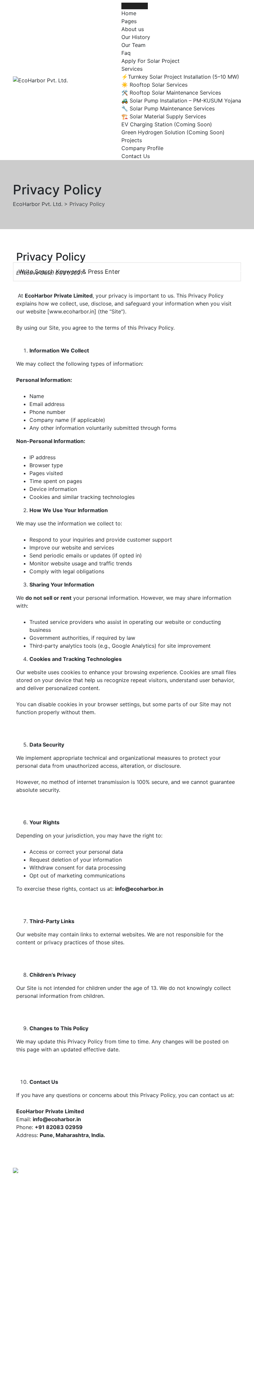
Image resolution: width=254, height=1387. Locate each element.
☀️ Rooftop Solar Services (154, 84)
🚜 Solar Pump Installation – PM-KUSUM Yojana (181, 100)
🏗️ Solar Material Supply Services (163, 116)
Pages (129, 21)
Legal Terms (147, 1298)
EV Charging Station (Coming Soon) (166, 124)
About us (132, 29)
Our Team (133, 45)
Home (128, 13)
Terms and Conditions (159, 1285)
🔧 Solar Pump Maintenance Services (168, 108)
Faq (126, 53)
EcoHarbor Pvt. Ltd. (125, 1365)
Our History (135, 37)
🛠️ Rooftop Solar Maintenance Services (171, 92)
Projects (131, 140)
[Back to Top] (240, 1376)
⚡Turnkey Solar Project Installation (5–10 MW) (180, 76)
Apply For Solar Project (150, 61)
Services (132, 68)
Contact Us (135, 156)
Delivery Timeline (153, 1324)
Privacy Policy (149, 1272)
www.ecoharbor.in (71, 311)
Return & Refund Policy (160, 1311)
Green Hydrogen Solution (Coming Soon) (173, 132)
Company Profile (142, 148)
